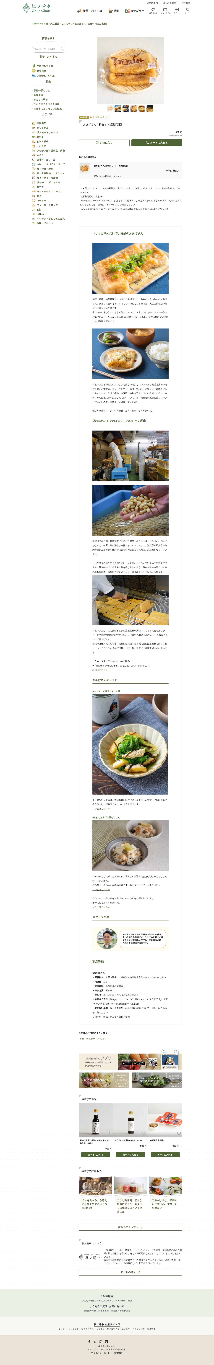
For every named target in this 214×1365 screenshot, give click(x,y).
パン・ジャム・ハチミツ (50, 191)
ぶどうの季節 (41, 99)
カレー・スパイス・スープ (51, 164)
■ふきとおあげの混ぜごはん (106, 817)
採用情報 (151, 1329)
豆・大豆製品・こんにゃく (59, 23)
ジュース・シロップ (47, 205)
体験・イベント (45, 223)
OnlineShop (37, 23)
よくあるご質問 (98, 1306)
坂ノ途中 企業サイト (106, 1324)
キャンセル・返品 (124, 1301)
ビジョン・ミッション (68, 1329)
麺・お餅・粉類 (45, 168)
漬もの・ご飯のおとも (48, 182)
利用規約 (118, 1353)
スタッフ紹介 (139, 1329)
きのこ (40, 155)
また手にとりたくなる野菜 (48, 108)
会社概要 (185, 3)
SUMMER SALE (46, 75)
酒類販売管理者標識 (120, 1311)
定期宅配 (41, 123)
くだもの (41, 146)
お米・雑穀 (43, 141)
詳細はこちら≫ (100, 670)
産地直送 (38, 95)
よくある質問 (169, 3)
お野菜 (40, 137)
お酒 (39, 209)
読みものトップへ (128, 1227)
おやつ (40, 187)
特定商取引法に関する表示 (96, 1311)
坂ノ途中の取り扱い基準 (118, 1329)
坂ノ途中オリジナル (47, 132)
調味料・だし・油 (46, 159)
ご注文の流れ (88, 1301)
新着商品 (41, 70)
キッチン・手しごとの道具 (51, 218)
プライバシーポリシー (101, 1353)
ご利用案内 (152, 3)
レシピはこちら (100, 808)
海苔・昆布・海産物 (47, 178)
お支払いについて (105, 1301)
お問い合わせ (116, 1306)
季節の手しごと (42, 90)
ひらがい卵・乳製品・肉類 (51, 150)
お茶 (39, 196)
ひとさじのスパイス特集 (47, 104)
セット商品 (43, 128)
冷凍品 (40, 214)
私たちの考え (128, 1272)
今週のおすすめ (45, 65)
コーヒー (41, 200)
